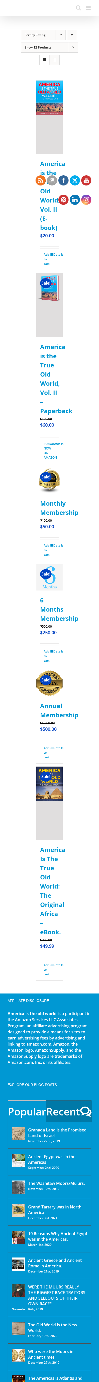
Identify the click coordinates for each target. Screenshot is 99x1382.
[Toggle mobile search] (78, 7)
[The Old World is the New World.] (18, 1328)
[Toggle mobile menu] (88, 7)
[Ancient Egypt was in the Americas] (18, 1160)
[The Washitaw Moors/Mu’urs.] (18, 1187)
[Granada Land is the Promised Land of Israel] (18, 1133)
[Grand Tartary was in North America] (18, 1210)
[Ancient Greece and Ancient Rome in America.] (18, 1264)
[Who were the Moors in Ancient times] (18, 1355)
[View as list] (54, 60)
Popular (27, 1112)
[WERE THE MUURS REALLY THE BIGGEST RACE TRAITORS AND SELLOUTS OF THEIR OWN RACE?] (18, 1290)
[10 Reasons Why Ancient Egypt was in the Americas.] (18, 1237)
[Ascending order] (72, 35)
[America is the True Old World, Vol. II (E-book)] (49, 117)
